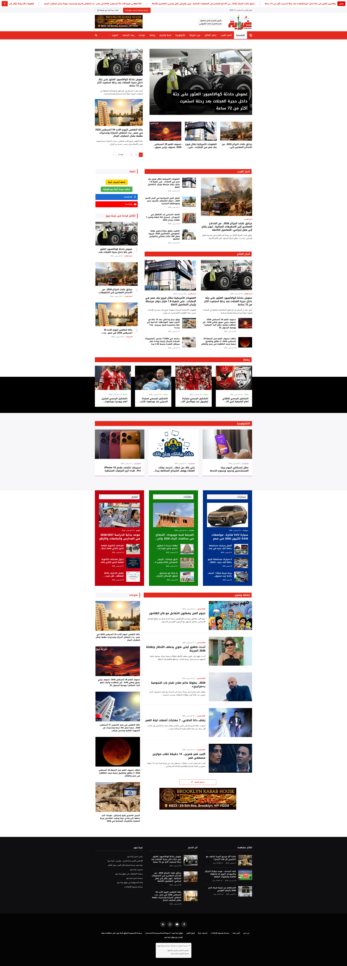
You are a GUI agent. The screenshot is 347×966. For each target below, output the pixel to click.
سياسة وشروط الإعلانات (133, 887)
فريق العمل (190, 933)
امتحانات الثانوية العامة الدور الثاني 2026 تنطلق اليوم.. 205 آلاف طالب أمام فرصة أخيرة (111, 547)
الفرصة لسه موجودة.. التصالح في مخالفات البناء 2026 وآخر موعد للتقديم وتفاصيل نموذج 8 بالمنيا (174, 536)
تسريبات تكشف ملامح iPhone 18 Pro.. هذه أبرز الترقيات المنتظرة (122, 469)
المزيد (115, 35)
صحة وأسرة (165, 35)
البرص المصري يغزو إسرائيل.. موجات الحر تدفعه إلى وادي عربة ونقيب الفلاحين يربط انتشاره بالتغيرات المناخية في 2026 (120, 818)
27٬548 (120, 155)
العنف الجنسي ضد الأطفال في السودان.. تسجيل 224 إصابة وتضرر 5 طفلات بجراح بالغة (163, 217)
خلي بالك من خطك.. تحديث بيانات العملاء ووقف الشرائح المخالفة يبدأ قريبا (175, 469)
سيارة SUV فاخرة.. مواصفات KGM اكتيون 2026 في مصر (230, 536)
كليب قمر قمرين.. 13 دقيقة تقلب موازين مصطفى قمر (178, 756)
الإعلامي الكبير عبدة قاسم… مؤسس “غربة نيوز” (125, 861)
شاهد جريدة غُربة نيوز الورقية (116, 189)
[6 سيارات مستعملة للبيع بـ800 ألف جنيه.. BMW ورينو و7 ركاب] (241, 563)
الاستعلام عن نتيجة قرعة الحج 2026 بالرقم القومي (222, 889)
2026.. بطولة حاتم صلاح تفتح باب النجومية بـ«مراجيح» (178, 684)
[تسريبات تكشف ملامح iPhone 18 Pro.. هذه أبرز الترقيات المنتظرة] (119, 444)
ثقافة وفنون (242, 595)
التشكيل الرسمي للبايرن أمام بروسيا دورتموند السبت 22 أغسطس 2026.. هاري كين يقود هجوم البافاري (114, 400)
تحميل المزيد (199, 782)
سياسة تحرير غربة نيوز (134, 878)
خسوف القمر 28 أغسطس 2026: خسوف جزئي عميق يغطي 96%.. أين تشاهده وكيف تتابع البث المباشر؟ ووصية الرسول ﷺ (167, 146)
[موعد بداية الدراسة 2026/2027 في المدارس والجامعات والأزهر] (119, 515)
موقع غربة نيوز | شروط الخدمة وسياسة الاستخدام (164, 933)
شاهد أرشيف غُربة (116, 182)
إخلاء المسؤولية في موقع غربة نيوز (130, 882)
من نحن (246, 933)
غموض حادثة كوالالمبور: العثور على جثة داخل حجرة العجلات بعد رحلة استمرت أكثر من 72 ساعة (210, 101)
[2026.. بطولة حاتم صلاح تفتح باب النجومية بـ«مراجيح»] (230, 686)
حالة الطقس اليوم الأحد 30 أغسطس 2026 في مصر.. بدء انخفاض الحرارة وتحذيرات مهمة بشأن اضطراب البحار (93, 3)
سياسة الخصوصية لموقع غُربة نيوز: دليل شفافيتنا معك (121, 933)
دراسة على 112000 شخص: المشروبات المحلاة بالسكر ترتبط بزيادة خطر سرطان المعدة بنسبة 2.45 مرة (162, 341)
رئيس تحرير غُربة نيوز (135, 856)
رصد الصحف (128, 35)
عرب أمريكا (194, 35)
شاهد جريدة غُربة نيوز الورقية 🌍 (108, 10)
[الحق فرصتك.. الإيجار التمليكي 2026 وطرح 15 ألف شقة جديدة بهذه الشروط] (187, 563)
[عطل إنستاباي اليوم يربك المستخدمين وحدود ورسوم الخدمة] (227, 444)
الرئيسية (240, 35)
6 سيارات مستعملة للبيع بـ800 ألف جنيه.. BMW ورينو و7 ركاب (220, 561)
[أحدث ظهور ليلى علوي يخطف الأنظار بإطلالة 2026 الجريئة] (230, 651)
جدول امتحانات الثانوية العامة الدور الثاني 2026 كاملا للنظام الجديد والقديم (112, 561)
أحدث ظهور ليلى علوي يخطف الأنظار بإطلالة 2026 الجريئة (175, 648)
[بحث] (96, 35)
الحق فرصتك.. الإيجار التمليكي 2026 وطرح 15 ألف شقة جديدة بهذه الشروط (166, 561)
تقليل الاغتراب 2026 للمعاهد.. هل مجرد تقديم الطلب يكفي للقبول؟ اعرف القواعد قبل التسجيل (113, 575)
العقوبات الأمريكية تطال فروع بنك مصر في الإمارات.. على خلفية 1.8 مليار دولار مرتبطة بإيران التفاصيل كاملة (201, 146)
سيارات (245, 530)
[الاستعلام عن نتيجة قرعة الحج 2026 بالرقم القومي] (245, 891)
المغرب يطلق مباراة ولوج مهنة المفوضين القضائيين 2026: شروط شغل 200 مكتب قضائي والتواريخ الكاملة (164, 235)
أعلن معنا (236, 933)
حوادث (142, 35)
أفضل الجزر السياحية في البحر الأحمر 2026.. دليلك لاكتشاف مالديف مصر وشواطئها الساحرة (162, 201)
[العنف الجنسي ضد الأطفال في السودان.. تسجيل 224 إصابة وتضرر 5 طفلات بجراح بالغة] (189, 218)
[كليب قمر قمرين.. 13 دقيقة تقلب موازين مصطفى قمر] (230, 758)
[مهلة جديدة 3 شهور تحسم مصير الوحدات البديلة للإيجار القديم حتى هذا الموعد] (187, 549)
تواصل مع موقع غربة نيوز (173, 937)
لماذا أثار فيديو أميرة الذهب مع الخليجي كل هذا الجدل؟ (221, 858)
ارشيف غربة (202, 933)
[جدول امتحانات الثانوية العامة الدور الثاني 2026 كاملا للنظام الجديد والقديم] (133, 563)
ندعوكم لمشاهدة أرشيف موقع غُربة (136, 10)
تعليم (138, 530)
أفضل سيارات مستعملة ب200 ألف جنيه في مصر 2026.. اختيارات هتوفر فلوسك (220, 547)
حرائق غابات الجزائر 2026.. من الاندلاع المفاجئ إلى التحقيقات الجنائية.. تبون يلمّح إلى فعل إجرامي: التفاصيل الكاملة (203, 3)
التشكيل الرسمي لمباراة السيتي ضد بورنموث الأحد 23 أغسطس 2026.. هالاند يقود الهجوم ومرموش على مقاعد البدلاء (153, 400)
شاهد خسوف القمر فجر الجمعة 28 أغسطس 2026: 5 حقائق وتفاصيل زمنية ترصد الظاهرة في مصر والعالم (218, 341)
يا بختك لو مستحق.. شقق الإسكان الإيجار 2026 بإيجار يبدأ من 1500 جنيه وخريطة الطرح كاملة (166, 575)
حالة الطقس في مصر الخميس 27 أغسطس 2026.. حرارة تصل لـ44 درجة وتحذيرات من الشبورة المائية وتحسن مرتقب (120, 727)
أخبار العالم (243, 254)
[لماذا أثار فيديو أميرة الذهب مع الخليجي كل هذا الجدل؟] (245, 860)
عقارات (191, 530)
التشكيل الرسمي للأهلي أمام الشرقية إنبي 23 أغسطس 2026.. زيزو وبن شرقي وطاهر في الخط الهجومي (235, 400)
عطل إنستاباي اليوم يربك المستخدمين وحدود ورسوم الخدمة (229, 469)
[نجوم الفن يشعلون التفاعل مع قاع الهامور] (230, 615)
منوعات (133, 595)
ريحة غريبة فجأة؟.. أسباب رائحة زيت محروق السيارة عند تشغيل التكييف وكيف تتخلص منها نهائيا (220, 575)
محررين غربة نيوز (136, 869)
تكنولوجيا (180, 35)
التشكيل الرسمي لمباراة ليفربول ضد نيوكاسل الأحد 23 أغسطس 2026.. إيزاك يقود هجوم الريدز (194, 400)
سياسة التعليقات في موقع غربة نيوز (129, 874)
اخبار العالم (210, 35)
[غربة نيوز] (240, 22)
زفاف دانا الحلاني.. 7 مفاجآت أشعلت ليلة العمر (175, 720)
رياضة (152, 35)
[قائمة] (250, 35)
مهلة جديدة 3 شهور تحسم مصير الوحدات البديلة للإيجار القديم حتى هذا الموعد (167, 547)
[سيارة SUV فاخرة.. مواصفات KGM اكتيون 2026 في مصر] (227, 515)
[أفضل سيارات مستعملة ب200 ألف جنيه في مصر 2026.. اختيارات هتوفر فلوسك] (241, 549)
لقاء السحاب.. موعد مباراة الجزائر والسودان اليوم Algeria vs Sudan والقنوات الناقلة (220, 874)
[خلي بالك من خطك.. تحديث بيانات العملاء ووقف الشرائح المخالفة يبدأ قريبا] (173, 444)
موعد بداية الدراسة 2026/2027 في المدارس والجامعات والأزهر (119, 536)
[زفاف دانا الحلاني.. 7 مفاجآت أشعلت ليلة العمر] (230, 722)
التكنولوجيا (243, 423)
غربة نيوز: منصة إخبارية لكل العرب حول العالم (125, 865)
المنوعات (129, 337)
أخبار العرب (226, 35)
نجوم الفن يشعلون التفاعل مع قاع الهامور (177, 613)
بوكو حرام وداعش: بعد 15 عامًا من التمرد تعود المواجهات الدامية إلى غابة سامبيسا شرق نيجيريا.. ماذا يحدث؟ (163, 323)
